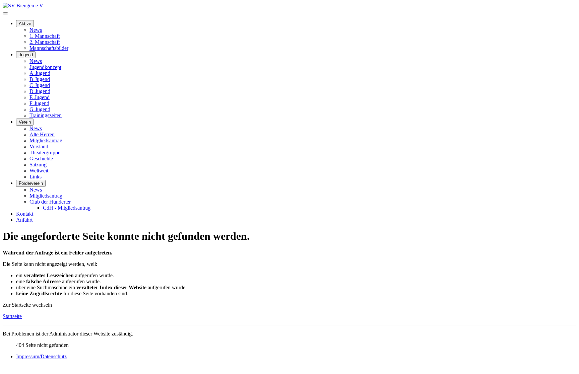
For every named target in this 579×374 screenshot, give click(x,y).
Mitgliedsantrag (45, 140)
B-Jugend (39, 79)
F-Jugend (39, 103)
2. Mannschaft (44, 42)
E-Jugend (39, 97)
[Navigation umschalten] (5, 13)
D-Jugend (39, 91)
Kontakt (24, 214)
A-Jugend (39, 73)
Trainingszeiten (45, 115)
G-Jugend (39, 109)
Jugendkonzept (45, 67)
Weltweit (38, 170)
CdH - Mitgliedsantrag (66, 208)
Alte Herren (42, 134)
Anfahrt (24, 220)
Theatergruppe (44, 152)
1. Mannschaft (44, 36)
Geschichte (41, 158)
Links (35, 176)
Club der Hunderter (50, 202)
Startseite (12, 316)
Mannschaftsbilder (48, 48)
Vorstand (38, 146)
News (35, 30)
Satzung (38, 164)
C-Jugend (39, 85)
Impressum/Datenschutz (41, 356)
